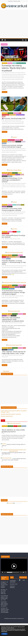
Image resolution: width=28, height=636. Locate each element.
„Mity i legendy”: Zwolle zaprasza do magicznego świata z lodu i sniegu (14, 352)
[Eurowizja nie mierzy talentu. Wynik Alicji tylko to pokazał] (14, 47)
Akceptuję (4, 633)
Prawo (22, 204)
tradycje (7, 152)
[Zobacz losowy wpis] (25, 40)
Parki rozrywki (12, 114)
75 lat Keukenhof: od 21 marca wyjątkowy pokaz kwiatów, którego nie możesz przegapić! (13, 292)
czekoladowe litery (9, 183)
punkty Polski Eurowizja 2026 (14, 77)
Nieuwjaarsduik (4, 150)
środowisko (24, 150)
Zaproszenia (11, 288)
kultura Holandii (8, 185)
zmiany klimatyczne (12, 152)
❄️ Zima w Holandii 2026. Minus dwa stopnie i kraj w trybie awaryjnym (14, 459)
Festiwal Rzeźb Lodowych (17, 355)
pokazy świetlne (18, 150)
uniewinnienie (14, 215)
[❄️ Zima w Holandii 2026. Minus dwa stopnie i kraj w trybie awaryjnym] (6, 458)
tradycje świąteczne (19, 186)
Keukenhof (4, 297)
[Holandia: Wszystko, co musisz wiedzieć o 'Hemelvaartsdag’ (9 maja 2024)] (14, 252)
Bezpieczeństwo (11, 139)
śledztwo (10, 215)
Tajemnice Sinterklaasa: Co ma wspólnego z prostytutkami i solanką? (12, 180)
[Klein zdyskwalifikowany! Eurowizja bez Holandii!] (14, 229)
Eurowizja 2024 (15, 211)
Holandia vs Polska (11, 121)
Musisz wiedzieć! (5, 114)
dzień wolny (13, 265)
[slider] (13, 572)
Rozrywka (17, 174)
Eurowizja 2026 (4, 74)
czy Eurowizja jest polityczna (20, 72)
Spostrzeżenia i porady (21, 63)
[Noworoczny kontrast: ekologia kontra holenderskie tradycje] (14, 137)
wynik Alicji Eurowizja (19, 79)
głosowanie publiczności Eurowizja (14, 74)
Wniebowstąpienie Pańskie (18, 267)
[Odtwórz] (2, 572)
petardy (13, 150)
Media (14, 63)
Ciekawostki (10, 113)
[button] (14, 566)
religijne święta (4, 123)
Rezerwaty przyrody (20, 114)
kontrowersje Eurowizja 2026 (7, 75)
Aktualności (4, 63)
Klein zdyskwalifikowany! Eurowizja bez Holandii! (13, 236)
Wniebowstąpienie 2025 (19, 123)
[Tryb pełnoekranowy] (25, 572)
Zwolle (7, 356)
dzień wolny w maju (17, 120)
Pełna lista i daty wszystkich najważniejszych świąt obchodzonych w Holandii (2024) (13, 319)
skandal (6, 215)
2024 (7, 148)
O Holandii (4, 141)
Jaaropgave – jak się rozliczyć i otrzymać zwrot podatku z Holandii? (4, 584)
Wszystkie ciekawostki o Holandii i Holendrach (11, 414)
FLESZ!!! (14, 231)
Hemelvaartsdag (5, 121)
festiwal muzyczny (21, 211)
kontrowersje (16, 213)
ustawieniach (4, 631)
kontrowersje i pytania (6, 267)
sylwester (3, 152)
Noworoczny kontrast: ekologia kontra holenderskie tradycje (12, 146)
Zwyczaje (4, 143)
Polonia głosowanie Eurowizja (18, 75)
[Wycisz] (23, 572)
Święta (3, 116)
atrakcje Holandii (12, 295)
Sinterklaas (18, 185)
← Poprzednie (5, 371)
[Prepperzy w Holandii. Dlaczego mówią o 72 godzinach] (3, 443)
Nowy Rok (9, 150)
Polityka (9, 141)
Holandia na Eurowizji (6, 213)
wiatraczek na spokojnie (10, 79)
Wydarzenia (18, 141)
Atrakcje (9, 172)
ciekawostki (17, 295)
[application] (14, 566)
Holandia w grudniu (17, 183)
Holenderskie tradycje (20, 121)
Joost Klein (12, 213)
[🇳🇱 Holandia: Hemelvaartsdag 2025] (14, 97)
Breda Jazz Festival (9, 120)
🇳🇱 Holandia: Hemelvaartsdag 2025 (13, 118)
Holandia (20, 148)
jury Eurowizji (23, 74)
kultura (24, 148)
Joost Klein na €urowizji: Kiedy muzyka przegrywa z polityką (12, 209)
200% (7, 265)
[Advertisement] (14, 24)
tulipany (16, 297)
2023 (7, 355)
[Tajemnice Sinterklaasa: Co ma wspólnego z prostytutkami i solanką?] (14, 170)
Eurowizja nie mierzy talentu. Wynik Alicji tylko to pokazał (14, 68)
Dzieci (20, 172)
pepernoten (14, 185)
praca (18, 322)
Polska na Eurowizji (5, 77)
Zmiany (23, 141)
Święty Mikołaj (12, 186)
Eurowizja (10, 238)
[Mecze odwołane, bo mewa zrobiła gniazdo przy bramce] (14, 423)
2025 (9, 148)
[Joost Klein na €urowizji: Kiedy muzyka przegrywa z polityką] (14, 202)
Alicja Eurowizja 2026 (10, 72)
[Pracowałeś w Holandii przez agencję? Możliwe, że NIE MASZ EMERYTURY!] (14, 449)
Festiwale (10, 63)
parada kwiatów (11, 297)
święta (21, 322)
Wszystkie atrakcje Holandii (7, 416)
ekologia (12, 148)
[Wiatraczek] (2, 40)
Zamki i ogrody (5, 288)
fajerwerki (16, 148)
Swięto (11, 267)
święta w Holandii (11, 123)
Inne (20, 113)
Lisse (7, 297)
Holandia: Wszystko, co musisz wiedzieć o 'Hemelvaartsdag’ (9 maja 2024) (14, 262)
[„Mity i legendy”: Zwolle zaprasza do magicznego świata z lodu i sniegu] (14, 345)
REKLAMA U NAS (13, 584)
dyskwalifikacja (9, 211)
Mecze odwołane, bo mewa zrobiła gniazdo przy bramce (13, 430)
